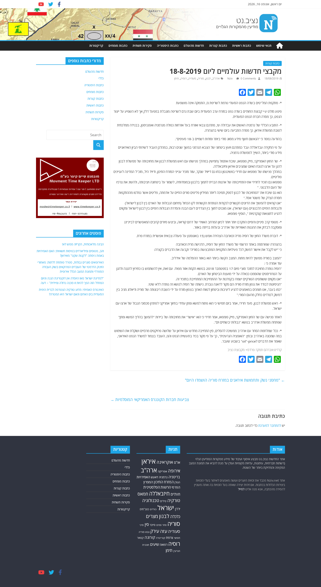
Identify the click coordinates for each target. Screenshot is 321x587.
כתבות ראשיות (241, 45)
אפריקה (162, 471)
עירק (154, 531)
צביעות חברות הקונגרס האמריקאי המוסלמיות (149, 399)
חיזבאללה (159, 493)
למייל (241, 489)
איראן (149, 461)
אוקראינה (165, 462)
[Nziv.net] (279, 45)
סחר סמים (161, 525)
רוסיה (184, 78)
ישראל (165, 507)
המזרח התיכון (164, 481)
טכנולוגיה (150, 500)
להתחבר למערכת (269, 425)
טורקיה (173, 500)
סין (147, 524)
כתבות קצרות (218, 45)
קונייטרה (160, 537)
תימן (176, 78)
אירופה (174, 471)
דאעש (154, 477)
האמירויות (143, 477)
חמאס (143, 494)
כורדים (153, 509)
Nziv (230, 78)
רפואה (163, 544)
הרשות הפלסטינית (157, 487)
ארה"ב (216, 78)
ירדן (177, 508)
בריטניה (174, 476)
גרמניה (163, 477)
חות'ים (175, 494)
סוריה (201, 78)
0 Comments (248, 78)
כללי (101, 78)
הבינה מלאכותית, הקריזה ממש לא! (83, 244)
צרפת (169, 537)
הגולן (177, 482)
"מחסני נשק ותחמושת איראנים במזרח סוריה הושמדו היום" (235, 380)
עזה (163, 531)
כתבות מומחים (118, 45)
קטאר (140, 538)
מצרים (152, 516)
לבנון (208, 78)
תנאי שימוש (263, 45)
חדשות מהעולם (194, 45)
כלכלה (175, 516)
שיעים (154, 544)
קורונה (150, 537)
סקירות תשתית (142, 45)
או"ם (177, 462)
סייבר (152, 525)
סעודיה (192, 78)
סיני (142, 525)
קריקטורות (96, 45)
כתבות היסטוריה (167, 45)
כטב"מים (144, 509)
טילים (163, 501)
